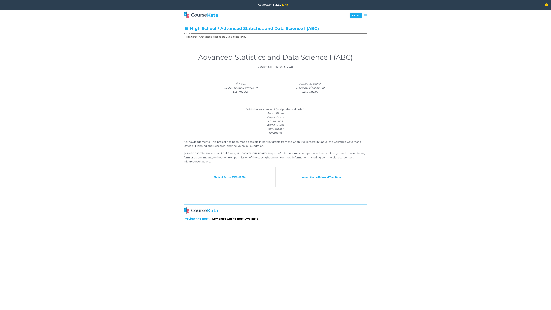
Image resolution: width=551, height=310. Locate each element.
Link (285, 4)
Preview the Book (196, 218)
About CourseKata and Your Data (321, 177)
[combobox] (275, 36)
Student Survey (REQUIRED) (230, 177)
